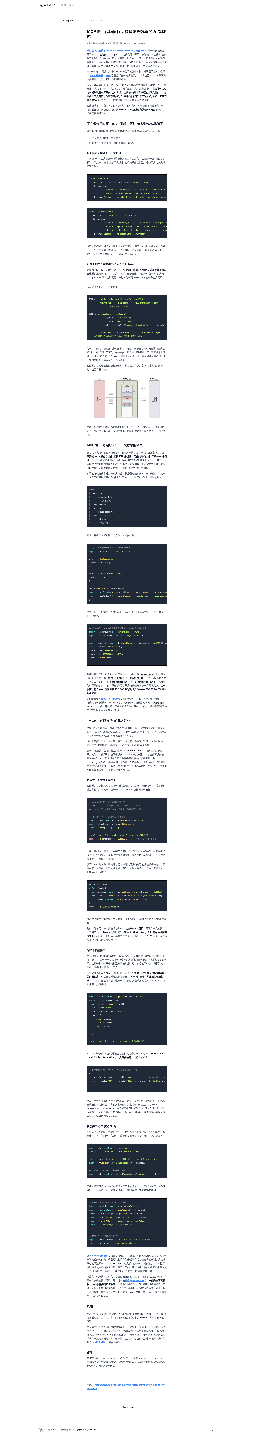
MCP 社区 (100, 1342)
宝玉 (53, 1429)
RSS (57, 1429)
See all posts (67, 20)
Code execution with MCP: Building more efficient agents (118, 43)
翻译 (71, 5)
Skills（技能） (100, 1255)
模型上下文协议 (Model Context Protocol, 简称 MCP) (117, 50)
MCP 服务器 (96, 75)
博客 (63, 5)
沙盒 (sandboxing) (135, 1280)
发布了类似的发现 (110, 698)
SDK (108, 75)
